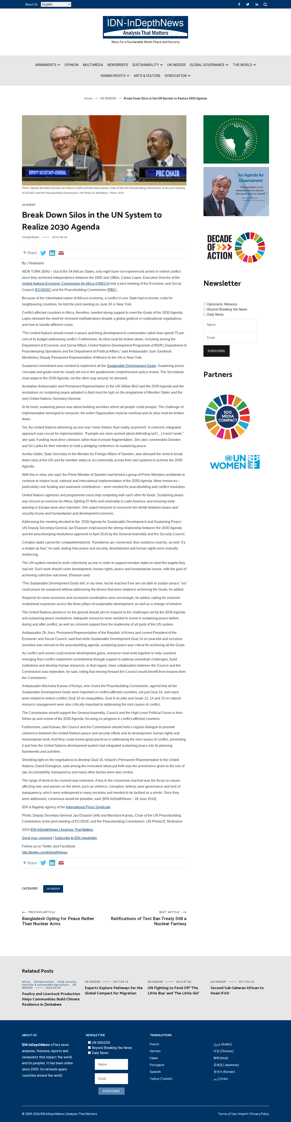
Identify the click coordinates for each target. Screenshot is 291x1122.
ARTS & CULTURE (147, 76)
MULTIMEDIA (93, 65)
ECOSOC (43, 290)
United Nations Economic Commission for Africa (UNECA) (66, 283)
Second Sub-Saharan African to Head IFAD (237, 991)
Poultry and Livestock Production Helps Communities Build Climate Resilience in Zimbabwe (51, 999)
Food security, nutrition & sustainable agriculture (49, 983)
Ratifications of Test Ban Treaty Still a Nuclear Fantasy (148, 918)
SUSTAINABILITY (145, 65)
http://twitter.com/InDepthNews (45, 852)
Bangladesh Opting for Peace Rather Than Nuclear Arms (58, 918)
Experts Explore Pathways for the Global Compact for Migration (114, 991)
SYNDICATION (176, 76)
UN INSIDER (176, 65)
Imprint (243, 1114)
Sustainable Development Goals (131, 366)
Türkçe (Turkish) (161, 1078)
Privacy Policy (259, 1114)
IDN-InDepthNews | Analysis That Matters (61, 829)
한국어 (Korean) (224, 1071)
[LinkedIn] (256, 4)
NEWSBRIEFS (117, 65)
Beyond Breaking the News (227, 309)
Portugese (157, 1065)
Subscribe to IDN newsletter (76, 838)
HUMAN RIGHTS (113, 76)
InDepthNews (30, 237)
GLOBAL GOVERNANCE (207, 65)
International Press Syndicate (88, 807)
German (155, 1051)
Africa (26, 981)
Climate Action (44, 981)
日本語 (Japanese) (226, 1065)
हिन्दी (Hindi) (221, 1058)
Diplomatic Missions (222, 304)
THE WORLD (242, 65)
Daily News (215, 314)
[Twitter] (247, 4)
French (154, 1044)
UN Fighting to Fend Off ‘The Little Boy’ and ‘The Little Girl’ (173, 991)
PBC (111, 290)
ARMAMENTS (45, 65)
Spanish (155, 1071)
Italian (154, 1058)
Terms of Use (227, 1114)
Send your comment (37, 838)
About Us (31, 4)
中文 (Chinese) (223, 1051)
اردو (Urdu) (221, 1078)
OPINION (71, 65)
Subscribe (216, 351)
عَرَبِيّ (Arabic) (223, 1044)
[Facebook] (239, 4)
